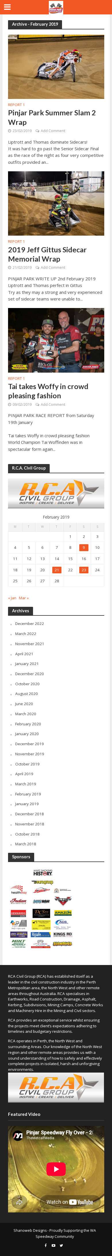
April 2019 (24, 773)
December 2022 (29, 623)
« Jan (12, 597)
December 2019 (29, 743)
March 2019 (25, 783)
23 (84, 569)
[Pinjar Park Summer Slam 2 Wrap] (56, 66)
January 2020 (27, 733)
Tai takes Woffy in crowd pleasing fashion (48, 391)
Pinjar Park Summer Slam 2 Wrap (52, 117)
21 (57, 569)
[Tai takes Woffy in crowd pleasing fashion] (56, 340)
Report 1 (16, 105)
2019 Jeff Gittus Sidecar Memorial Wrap (47, 254)
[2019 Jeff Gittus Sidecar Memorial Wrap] (56, 203)
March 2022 (25, 633)
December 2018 (29, 813)
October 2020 (27, 683)
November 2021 (29, 643)
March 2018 (25, 843)
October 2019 (27, 764)
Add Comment (53, 130)
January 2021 (27, 663)
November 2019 (29, 753)
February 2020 (28, 723)
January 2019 (27, 803)
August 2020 (26, 693)
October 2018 (27, 834)
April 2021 (24, 653)
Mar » (24, 597)
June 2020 (24, 703)
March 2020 (25, 713)
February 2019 (28, 794)
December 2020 (29, 673)
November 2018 (29, 824)
